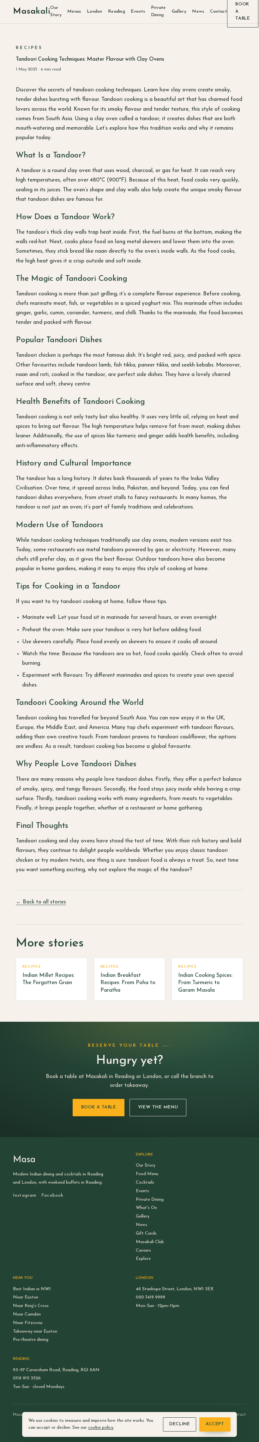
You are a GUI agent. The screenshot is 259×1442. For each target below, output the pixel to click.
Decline (179, 1424)
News (198, 11)
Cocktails (145, 1182)
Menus (74, 11)
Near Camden (27, 1314)
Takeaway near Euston (35, 1331)
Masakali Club (150, 1242)
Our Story (55, 11)
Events (138, 11)
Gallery (179, 11)
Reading (116, 11)
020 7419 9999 (150, 1297)
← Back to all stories (41, 902)
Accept (215, 1424)
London (94, 11)
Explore (143, 1258)
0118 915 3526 (27, 1378)
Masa (31, 11)
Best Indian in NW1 (32, 1289)
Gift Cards (146, 1233)
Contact (218, 11)
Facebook (52, 1195)
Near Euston (25, 1297)
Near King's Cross (31, 1305)
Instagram (24, 1195)
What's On (146, 1207)
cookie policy (100, 1427)
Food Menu (147, 1174)
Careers (143, 1250)
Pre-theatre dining (30, 1339)
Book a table (98, 1107)
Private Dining (158, 11)
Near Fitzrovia (27, 1323)
